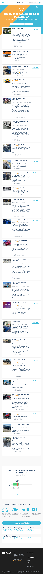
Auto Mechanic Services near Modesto (7, 540)
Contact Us (16, 563)
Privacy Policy (15, 572)
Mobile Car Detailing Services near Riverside (18, 530)
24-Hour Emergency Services (17, 23)
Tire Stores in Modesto (30, 540)
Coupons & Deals (29, 23)
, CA (19, 536)
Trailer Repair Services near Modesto (8, 538)
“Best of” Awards (17, 560)
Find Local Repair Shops (19, 555)
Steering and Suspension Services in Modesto (19, 538)
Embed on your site (22, 494)
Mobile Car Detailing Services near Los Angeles (8, 532)
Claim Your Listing (18, 559)
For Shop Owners (17, 558)
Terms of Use (20, 572)
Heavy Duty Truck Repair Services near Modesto (30, 538)
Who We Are (16, 561)
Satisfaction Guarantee (19, 554)
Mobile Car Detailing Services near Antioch (30, 530)
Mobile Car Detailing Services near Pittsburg (7, 530)
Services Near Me (17, 556)
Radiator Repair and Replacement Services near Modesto (19, 541)
